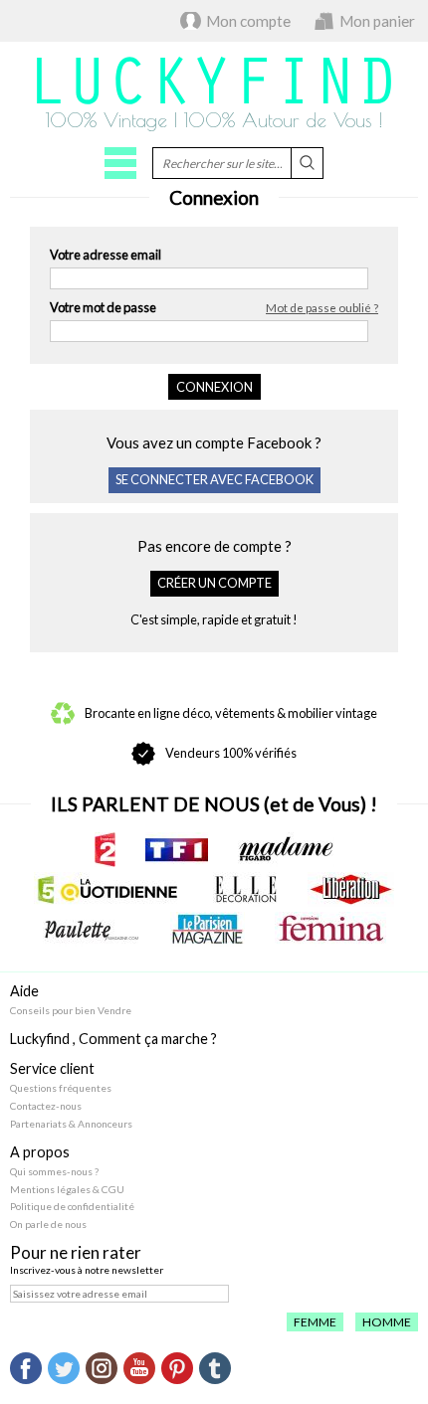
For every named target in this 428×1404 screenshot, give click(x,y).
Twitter (64, 1368)
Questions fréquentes (60, 1088)
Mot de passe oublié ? (322, 307)
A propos (40, 1151)
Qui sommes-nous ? (54, 1171)
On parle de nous (48, 1224)
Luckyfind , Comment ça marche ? (113, 1038)
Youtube (139, 1368)
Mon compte (248, 21)
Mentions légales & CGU (67, 1189)
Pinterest (177, 1368)
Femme (315, 1322)
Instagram (101, 1368)
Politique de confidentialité (72, 1206)
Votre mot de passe (214, 307)
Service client (52, 1068)
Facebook (26, 1368)
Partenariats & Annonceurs (71, 1124)
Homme (386, 1322)
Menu (120, 163)
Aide (24, 990)
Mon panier (377, 21)
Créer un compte (214, 583)
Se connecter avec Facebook (214, 479)
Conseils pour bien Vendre (70, 1010)
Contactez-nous (46, 1106)
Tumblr (215, 1368)
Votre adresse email (105, 255)
